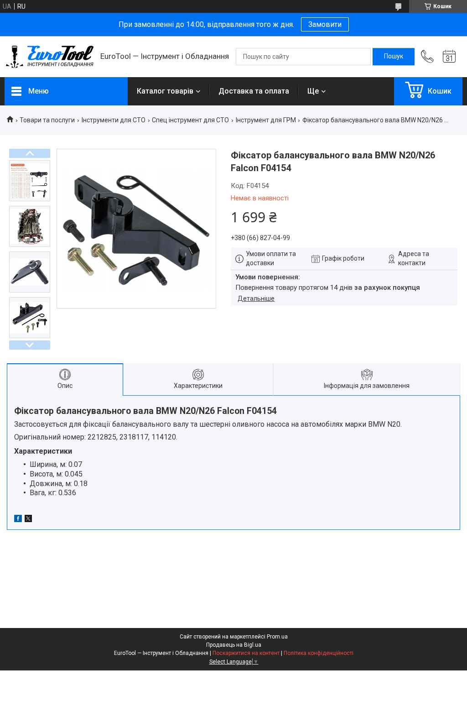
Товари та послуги (47, 120)
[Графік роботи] (449, 56)
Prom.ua (277, 636)
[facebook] (18, 519)
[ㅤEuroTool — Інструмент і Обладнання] (47, 56)
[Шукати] (394, 56)
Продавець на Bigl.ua (233, 645)
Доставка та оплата (253, 91)
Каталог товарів (165, 91)
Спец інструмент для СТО (190, 120)
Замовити (325, 24)
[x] (28, 519)
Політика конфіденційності (318, 653)
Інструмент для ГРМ (266, 120)
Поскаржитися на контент (246, 653)
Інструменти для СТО (113, 120)
